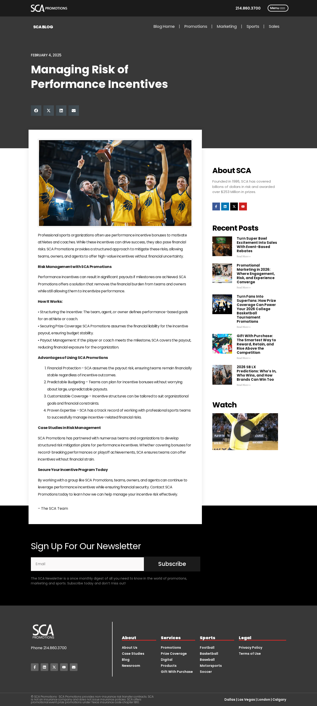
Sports (252, 26)
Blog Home (164, 26)
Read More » (244, 256)
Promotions (195, 26)
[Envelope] (74, 667)
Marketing (227, 26)
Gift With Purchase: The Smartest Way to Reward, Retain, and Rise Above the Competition (256, 344)
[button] (36, 110)
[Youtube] (243, 206)
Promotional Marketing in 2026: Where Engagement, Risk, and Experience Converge (256, 273)
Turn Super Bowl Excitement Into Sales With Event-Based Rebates (257, 244)
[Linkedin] (225, 206)
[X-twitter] (234, 206)
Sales (274, 26)
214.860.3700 (55, 648)
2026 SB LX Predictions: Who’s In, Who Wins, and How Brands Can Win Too (256, 373)
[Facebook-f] (216, 206)
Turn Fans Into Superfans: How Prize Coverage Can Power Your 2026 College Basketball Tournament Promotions (256, 309)
